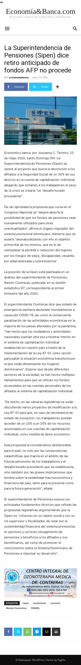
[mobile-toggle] (7, 28)
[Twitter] (18, 632)
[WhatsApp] (27, 632)
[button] (75, 28)
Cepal (25, 603)
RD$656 (35, 608)
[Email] (46, 632)
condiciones (39, 603)
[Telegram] (37, 632)
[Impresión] (56, 632)
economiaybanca (19, 77)
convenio (55, 603)
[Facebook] (8, 632)
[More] (57, 87)
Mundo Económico (16, 608)
